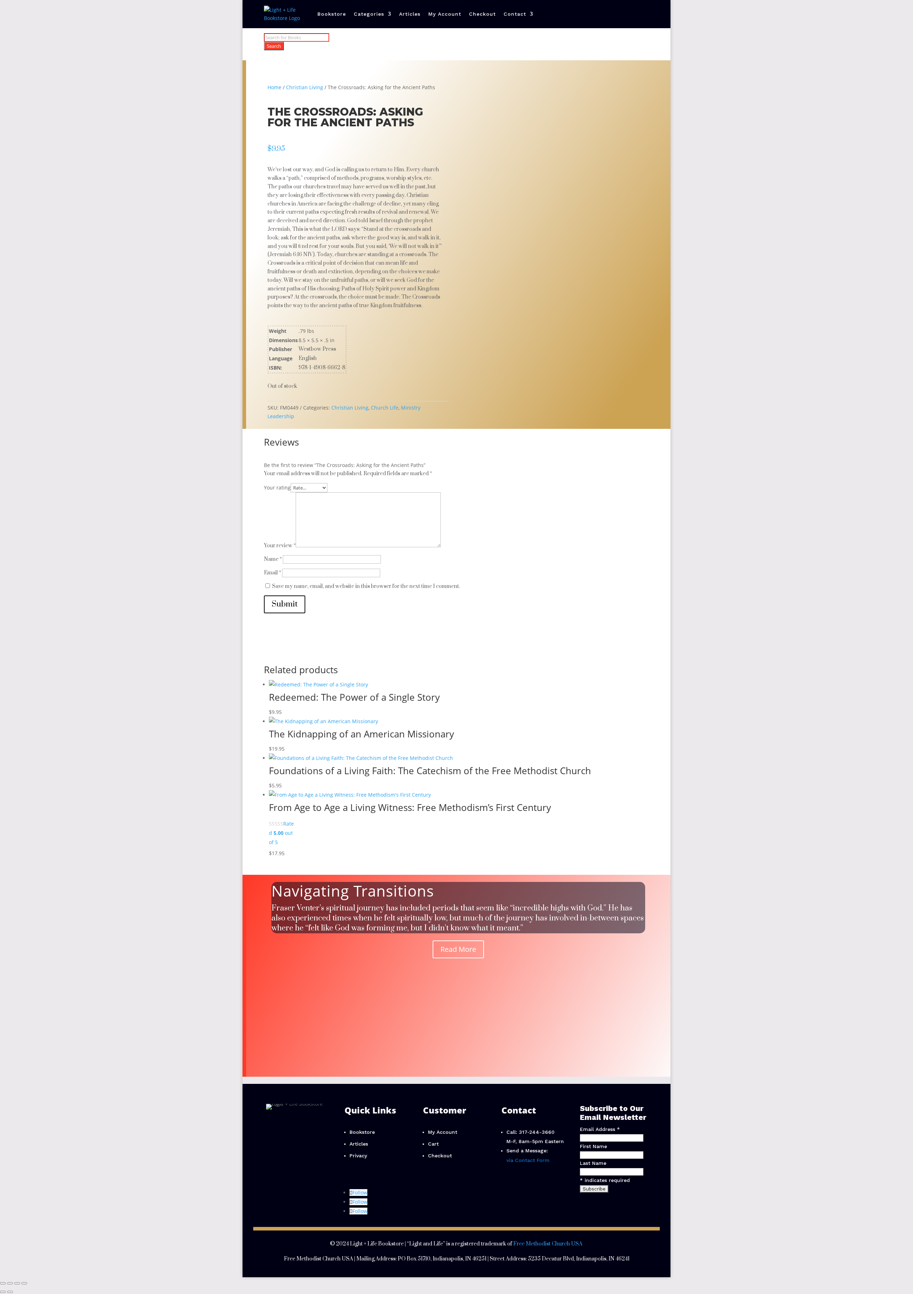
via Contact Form (528, 1160)
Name (273, 559)
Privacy (358, 1155)
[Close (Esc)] (24, 1283)
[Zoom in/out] (3, 1283)
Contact (515, 14)
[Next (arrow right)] (10, 1292)
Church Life (384, 407)
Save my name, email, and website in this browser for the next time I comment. (366, 586)
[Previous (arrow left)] (3, 1292)
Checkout (482, 14)
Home (274, 87)
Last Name (593, 1163)
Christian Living (304, 87)
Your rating (277, 487)
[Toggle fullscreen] (10, 1283)
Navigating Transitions (352, 891)
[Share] (17, 1283)
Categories (369, 14)
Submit (284, 604)
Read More (458, 949)
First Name (593, 1146)
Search (274, 46)
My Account (444, 14)
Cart (433, 1144)
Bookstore (331, 14)
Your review (280, 545)
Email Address (600, 1129)
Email (272, 572)
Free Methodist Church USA (547, 1243)
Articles (409, 14)
